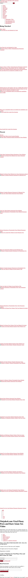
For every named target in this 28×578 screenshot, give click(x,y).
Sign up (12, 577)
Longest (13, 136)
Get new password (4, 571)
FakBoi (4, 10)
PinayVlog (5, 8)
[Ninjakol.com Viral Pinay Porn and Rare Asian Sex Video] (10, 1)
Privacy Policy (6, 538)
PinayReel (5, 9)
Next (4, 516)
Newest (1, 134)
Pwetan (4, 6)
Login (2, 560)
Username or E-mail (4, 569)
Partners (4, 17)
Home (4, 5)
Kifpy (4, 14)
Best (4, 136)
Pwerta (4, 13)
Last (4, 517)
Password (2, 559)
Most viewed (8, 136)
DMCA (4, 535)
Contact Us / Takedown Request (10, 540)
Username (2, 558)
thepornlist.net (8, 23)
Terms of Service (6, 536)
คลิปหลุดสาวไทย (9, 19)
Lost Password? (6, 560)
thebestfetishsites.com (10, 22)
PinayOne (5, 15)
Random (17, 136)
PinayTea (5, 11)
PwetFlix (5, 16)
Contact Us (5, 539)
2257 (4, 534)
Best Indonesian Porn (10, 20)
